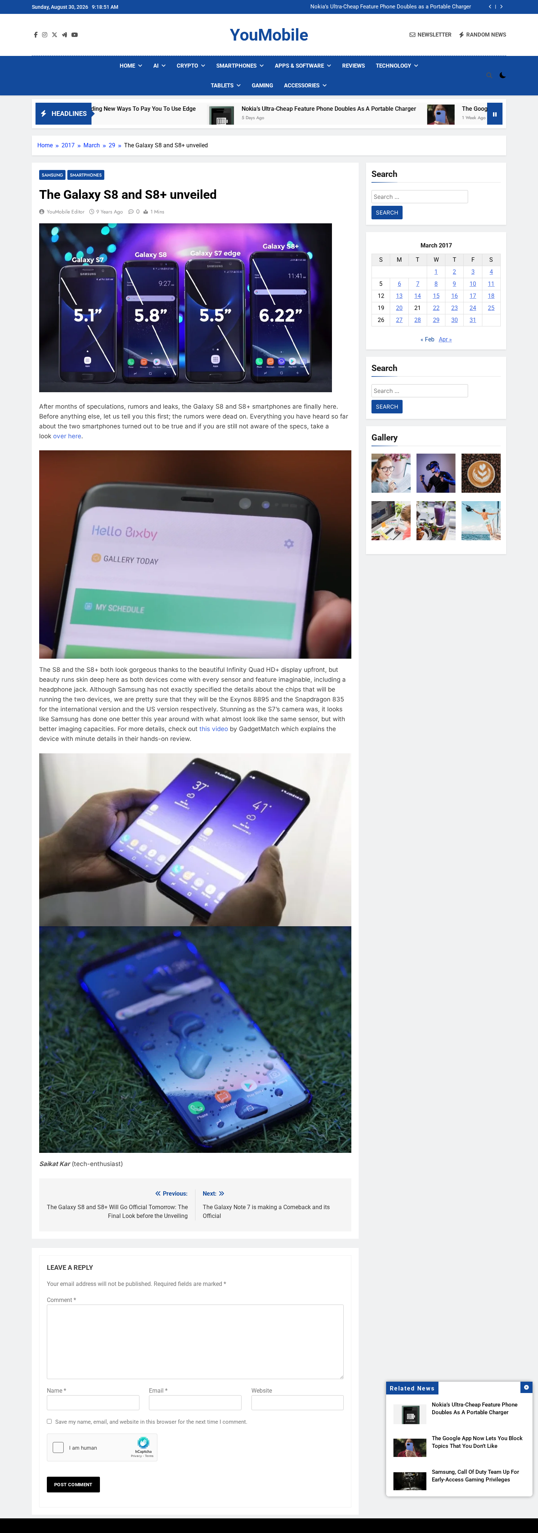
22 (436, 307)
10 (473, 283)
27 (399, 320)
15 (436, 295)
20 (399, 307)
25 (491, 307)
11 (491, 283)
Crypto (187, 66)
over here (67, 436)
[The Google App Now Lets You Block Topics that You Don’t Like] (351, 118)
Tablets (222, 85)
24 (473, 307)
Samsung (52, 175)
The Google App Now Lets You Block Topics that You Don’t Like (455, 108)
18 (491, 295)
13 (399, 295)
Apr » (445, 339)
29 (436, 320)
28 (417, 320)
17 (473, 295)
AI (155, 66)
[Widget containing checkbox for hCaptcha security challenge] (102, 1447)
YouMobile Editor (66, 211)
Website (261, 1390)
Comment (61, 1300)
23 (454, 307)
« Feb (427, 339)
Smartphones (236, 66)
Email (158, 1390)
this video (213, 729)
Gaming (262, 85)
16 (454, 295)
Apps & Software (299, 66)
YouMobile (269, 35)
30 (454, 320)
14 (417, 295)
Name (56, 1390)
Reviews (353, 66)
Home (127, 66)
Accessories (302, 85)
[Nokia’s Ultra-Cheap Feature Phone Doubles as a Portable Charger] (131, 118)
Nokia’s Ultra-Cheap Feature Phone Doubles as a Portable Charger (390, 4)
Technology (393, 66)
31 (473, 320)
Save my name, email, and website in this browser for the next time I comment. (151, 1422)
